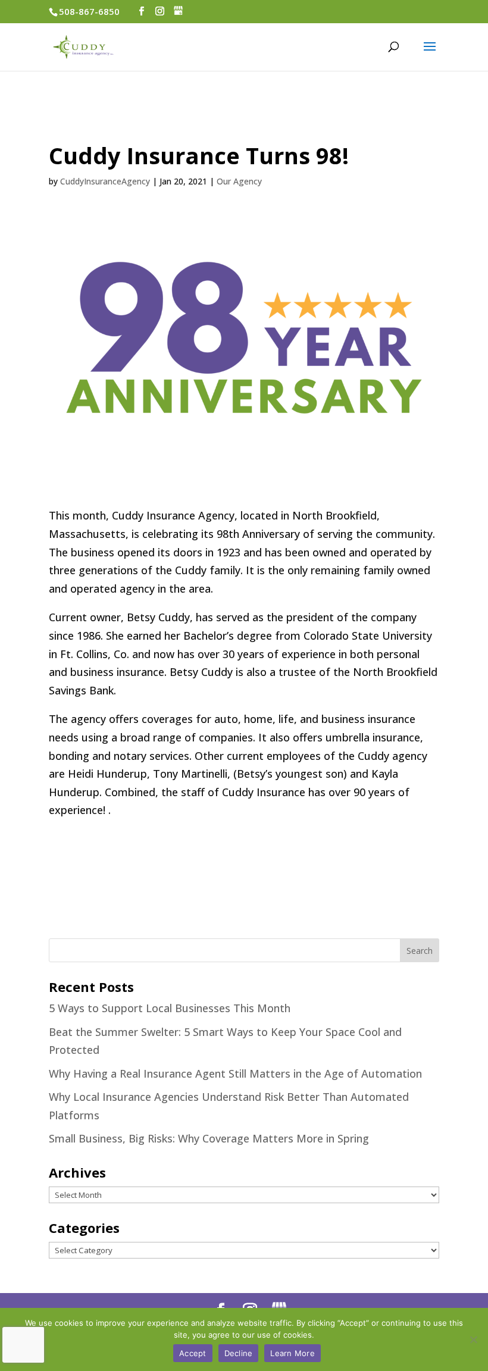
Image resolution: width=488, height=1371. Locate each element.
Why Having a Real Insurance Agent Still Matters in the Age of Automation (235, 1073)
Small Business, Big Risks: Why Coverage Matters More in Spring (209, 1138)
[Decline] (473, 1339)
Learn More (292, 1353)
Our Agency (239, 181)
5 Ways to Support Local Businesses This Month (169, 1008)
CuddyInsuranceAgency (105, 181)
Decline (238, 1353)
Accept (193, 1353)
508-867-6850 (89, 11)
